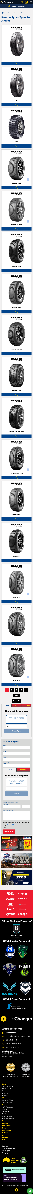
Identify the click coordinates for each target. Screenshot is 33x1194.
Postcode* (6, 763)
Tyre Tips (4, 1095)
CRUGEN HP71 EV (16, 225)
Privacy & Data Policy (12, 1185)
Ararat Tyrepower (18, 6)
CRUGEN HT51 (16, 307)
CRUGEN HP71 (16, 183)
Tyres (4, 1084)
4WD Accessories (7, 1107)
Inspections (5, 1112)
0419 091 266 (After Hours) (13, 1044)
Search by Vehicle (7, 1086)
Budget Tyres (6, 1151)
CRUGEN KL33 (16, 390)
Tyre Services (6, 1114)
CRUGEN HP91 (16, 266)
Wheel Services (7, 1116)
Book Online (6, 1126)
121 (16, 59)
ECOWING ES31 (16, 515)
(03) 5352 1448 (11, 1040)
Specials (5, 1121)
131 (16, 100)
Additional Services (8, 1118)
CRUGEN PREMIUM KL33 (16, 432)
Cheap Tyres (6, 1153)
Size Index (5, 1146)
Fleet (4, 1128)
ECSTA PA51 (16, 639)
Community (6, 1130)
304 (16, 142)
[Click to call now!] (22, 2)
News (4, 1135)
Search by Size (6, 1089)
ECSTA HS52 (16, 597)
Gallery (5, 1133)
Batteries (4, 1109)
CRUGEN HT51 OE (16, 349)
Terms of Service (23, 825)
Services (5, 1105)
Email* (5, 757)
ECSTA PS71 (16, 680)
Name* (5, 745)
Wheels (5, 1098)
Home (5, 13)
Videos (4, 1140)
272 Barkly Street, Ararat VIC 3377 (18, 1036)
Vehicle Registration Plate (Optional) (10, 803)
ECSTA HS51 (16, 556)
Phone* (5, 751)
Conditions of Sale (23, 1185)
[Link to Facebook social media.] (16, 1190)
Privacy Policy (11, 825)
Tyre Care (5, 1093)
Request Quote (8, 831)
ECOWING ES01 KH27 (16, 473)
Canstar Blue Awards (8, 1148)
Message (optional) (8, 810)
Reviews (5, 1137)
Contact (5, 1123)
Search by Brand (7, 1091)
